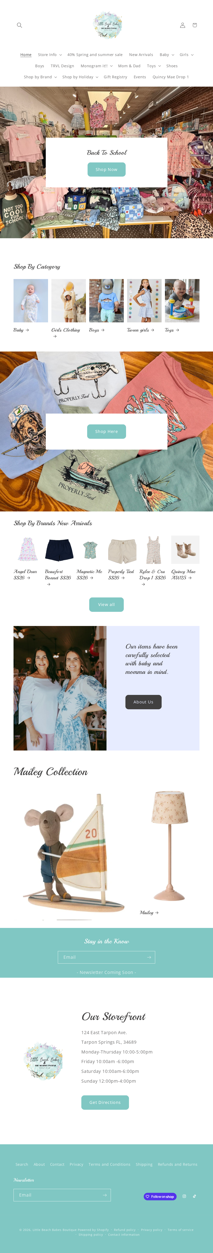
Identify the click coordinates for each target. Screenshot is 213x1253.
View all (106, 604)
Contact (57, 1164)
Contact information (124, 1235)
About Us (144, 702)
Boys (94, 330)
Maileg (146, 913)
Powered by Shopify (93, 1230)
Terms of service (181, 1230)
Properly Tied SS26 (121, 575)
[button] (19, 25)
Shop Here (106, 431)
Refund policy (125, 1230)
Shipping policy (91, 1235)
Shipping (144, 1164)
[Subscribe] (149, 957)
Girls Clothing (65, 330)
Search (22, 1164)
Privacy (76, 1164)
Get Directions (105, 1102)
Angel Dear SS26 (25, 575)
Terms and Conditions (110, 1164)
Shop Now (106, 169)
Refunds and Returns (178, 1164)
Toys (169, 330)
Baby (19, 330)
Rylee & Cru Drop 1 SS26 (153, 575)
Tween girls (138, 330)
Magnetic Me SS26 (89, 575)
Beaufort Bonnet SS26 (58, 575)
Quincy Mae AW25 (183, 575)
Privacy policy (151, 1230)
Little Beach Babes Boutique (55, 1230)
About (39, 1164)
